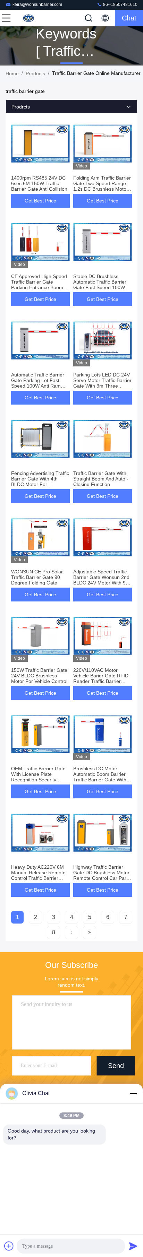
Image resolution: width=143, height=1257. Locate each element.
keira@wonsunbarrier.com (37, 4)
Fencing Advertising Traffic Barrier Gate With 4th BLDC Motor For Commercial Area (40, 481)
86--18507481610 (119, 4)
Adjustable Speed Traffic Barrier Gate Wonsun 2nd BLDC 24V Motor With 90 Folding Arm (101, 580)
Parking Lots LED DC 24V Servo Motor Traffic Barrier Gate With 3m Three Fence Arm (102, 383)
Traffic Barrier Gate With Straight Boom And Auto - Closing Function (100, 478)
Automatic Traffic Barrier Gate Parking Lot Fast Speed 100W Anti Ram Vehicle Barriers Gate (37, 383)
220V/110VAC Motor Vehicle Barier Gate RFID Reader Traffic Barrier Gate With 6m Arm (100, 678)
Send (116, 1065)
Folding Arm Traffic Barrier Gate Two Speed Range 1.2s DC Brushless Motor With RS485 (102, 186)
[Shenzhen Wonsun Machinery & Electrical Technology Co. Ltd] (29, 18)
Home (12, 73)
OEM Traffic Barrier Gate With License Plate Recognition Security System (38, 777)
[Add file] (9, 1246)
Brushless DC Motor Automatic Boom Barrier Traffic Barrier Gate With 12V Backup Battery (99, 777)
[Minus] (133, 1093)
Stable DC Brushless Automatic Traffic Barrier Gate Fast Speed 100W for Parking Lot (99, 285)
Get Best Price (40, 200)
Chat (129, 18)
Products (35, 73)
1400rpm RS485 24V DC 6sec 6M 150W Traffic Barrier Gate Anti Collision (39, 183)
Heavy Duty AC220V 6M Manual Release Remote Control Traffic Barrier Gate (38, 875)
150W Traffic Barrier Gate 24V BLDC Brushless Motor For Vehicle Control (39, 675)
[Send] (133, 1246)
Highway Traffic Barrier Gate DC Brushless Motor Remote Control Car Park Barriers (101, 875)
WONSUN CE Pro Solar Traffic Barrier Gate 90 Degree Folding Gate (37, 577)
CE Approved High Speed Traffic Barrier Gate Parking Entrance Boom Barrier (39, 285)
